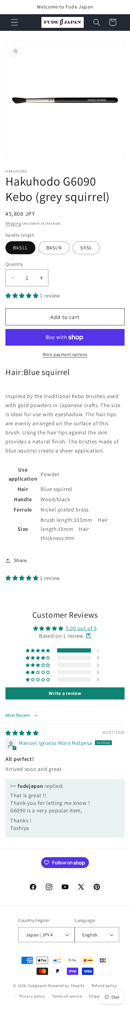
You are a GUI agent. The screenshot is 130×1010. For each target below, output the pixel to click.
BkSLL (20, 247)
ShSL (86, 247)
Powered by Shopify (66, 986)
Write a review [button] (65, 693)
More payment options (65, 354)
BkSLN (54, 247)
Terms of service (67, 996)
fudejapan (37, 986)
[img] (22, 732)
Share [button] (20, 560)
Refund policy (104, 985)
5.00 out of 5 (81, 628)
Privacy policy (32, 996)
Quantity (14, 264)
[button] (15, 22)
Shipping (13, 223)
